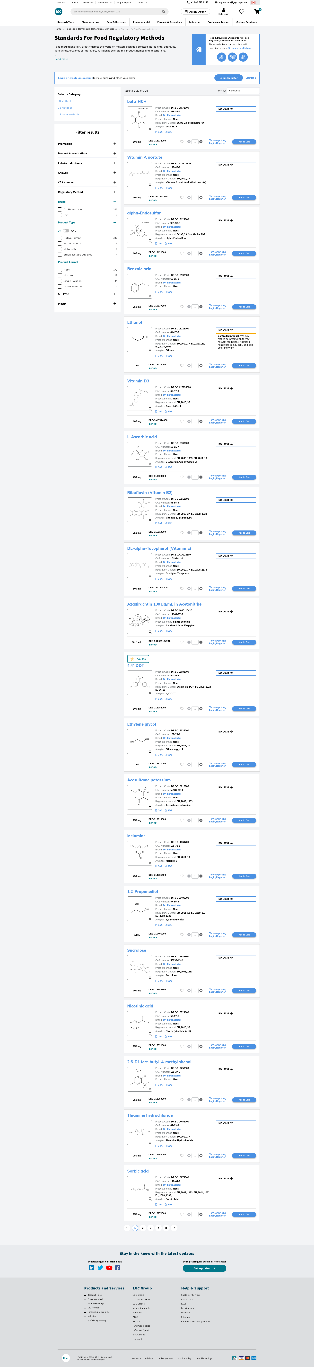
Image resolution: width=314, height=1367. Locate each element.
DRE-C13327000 (180, 730)
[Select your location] (255, 2)
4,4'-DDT (135, 665)
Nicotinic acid (140, 1006)
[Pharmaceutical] (85, 1299)
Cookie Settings (204, 1358)
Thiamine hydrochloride (150, 1115)
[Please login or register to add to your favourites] (181, 142)
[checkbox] (60, 209)
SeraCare (137, 1312)
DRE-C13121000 (180, 219)
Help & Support (124, 2)
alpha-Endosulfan (144, 213)
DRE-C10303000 (180, 443)
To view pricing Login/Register (217, 142)
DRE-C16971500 (180, 1177)
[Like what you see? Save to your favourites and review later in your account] (241, 12)
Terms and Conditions (142, 1358)
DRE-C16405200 (180, 897)
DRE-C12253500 (180, 1068)
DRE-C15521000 (180, 1012)
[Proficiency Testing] (85, 1320)
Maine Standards (141, 1308)
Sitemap (185, 1316)
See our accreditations (239, 48)
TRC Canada (139, 1334)
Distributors (187, 1308)
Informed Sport (141, 1330)
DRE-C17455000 (180, 1121)
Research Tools (95, 1294)
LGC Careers (139, 1303)
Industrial (92, 1316)
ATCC (135, 1316)
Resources (88, 2)
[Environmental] (85, 1308)
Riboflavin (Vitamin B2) (150, 492)
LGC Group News (141, 1299)
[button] (87, 144)
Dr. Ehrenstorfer (172, 115)
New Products (105, 2)
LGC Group (138, 1294)
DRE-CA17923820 (181, 163)
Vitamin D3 (138, 381)
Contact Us (187, 1299)
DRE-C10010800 (180, 786)
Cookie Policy (184, 1358)
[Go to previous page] (127, 1228)
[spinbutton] (195, 141)
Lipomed (137, 1339)
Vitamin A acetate (144, 157)
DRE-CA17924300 (181, 554)
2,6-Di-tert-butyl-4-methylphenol (159, 1061)
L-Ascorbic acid (142, 436)
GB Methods (65, 107)
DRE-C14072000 (180, 107)
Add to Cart (244, 141)
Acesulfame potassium (149, 779)
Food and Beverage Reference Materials (91, 28)
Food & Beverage (95, 1303)
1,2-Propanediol (142, 891)
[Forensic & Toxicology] (85, 1312)
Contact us (142, 2)
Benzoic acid (139, 268)
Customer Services (191, 1294)
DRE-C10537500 (180, 275)
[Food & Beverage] (85, 1303)
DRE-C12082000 (180, 671)
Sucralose (136, 950)
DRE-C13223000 (180, 328)
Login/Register (228, 77)
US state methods (68, 114)
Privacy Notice (166, 1358)
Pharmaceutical (95, 1299)
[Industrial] (85, 1316)
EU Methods (65, 101)
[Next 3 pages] (166, 1228)
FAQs (183, 1303)
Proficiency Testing (96, 1320)
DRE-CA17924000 (181, 387)
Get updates (202, 1268)
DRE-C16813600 (180, 498)
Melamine (136, 835)
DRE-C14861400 (180, 842)
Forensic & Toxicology (98, 1311)
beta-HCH (137, 101)
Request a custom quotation (196, 1321)
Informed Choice (141, 1325)
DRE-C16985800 (180, 956)
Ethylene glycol (141, 724)
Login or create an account (75, 77)
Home (58, 28)
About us (61, 2)
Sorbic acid (138, 1171)
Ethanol (134, 322)
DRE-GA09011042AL (182, 610)
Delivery (185, 1312)
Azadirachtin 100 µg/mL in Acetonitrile (164, 604)
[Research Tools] (85, 1295)
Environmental (94, 1307)
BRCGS (136, 1321)
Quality (74, 2)
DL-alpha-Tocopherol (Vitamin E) (159, 548)
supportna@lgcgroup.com (233, 2)
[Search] (163, 11)
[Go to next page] (174, 1228)
